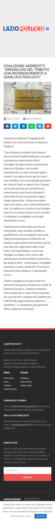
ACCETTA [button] (40, 516)
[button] (47, 28)
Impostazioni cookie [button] (21, 516)
